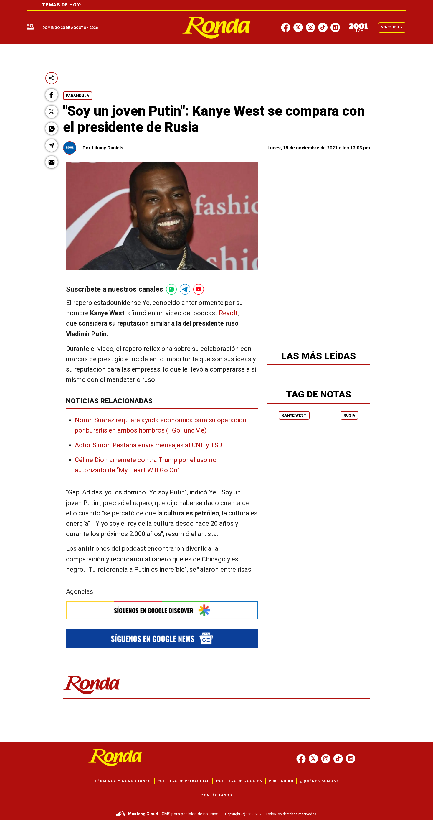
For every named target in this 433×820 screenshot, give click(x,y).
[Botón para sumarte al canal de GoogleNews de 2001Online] (162, 638)
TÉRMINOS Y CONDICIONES (123, 781)
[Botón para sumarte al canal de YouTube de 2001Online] (198, 289)
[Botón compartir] (51, 78)
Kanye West (294, 415)
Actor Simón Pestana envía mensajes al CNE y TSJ (148, 445)
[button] (51, 95)
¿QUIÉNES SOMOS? (319, 781)
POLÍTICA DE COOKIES (239, 781)
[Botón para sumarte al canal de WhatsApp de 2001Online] (171, 289)
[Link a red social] (301, 758)
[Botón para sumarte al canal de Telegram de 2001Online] (185, 289)
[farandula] (216, 28)
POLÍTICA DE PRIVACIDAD (183, 781)
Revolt (228, 313)
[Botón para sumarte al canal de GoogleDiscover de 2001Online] (162, 610)
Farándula (77, 95)
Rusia (349, 415)
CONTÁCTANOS (216, 795)
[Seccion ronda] (91, 694)
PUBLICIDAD (281, 781)
